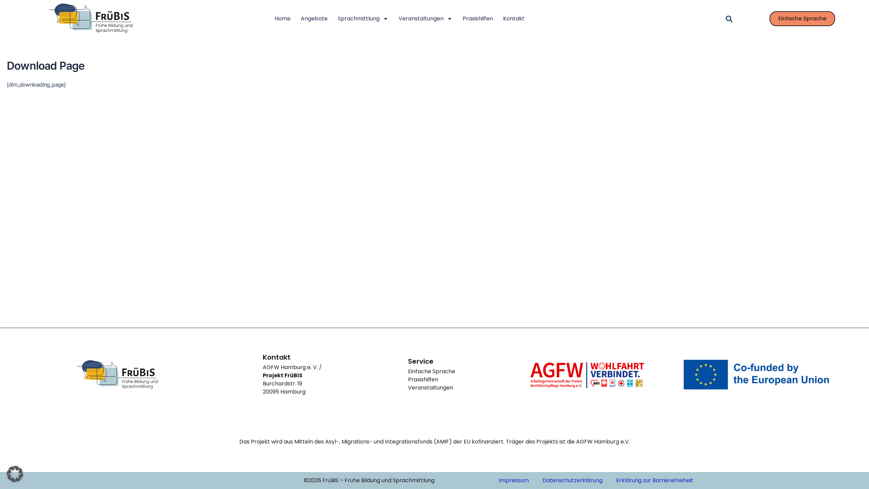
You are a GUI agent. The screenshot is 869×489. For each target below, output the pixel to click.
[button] (15, 474)
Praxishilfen (478, 18)
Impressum (514, 480)
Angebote (314, 18)
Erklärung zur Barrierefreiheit (654, 480)
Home (283, 18)
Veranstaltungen (421, 18)
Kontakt (513, 18)
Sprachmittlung (359, 18)
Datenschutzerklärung (572, 480)
